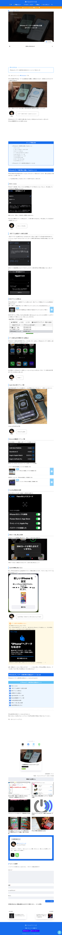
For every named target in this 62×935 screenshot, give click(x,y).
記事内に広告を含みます (30, 46)
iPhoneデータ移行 (45, 775)
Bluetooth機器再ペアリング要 (19, 155)
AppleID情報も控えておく (19, 160)
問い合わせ (27, 930)
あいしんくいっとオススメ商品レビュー (30, 7)
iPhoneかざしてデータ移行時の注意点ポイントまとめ (24, 163)
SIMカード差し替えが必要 (19, 159)
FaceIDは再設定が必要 (18, 157)
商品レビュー (18, 4)
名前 (9, 885)
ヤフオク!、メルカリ (28, 4)
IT (11, 4)
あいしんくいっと (31, 1)
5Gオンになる (17, 147)
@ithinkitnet (23, 75)
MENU (59, 933)
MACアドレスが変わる (18, 151)
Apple (39, 775)
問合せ (37, 4)
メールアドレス (12, 890)
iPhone (52, 773)
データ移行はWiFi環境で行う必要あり (21, 152)
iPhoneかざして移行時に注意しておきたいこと (22, 146)
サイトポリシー (46, 4)
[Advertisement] (31, 56)
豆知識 (52, 775)
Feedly (17, 857)
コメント (10, 869)
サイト (9, 895)
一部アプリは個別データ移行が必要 (21, 149)
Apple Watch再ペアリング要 (19, 154)
